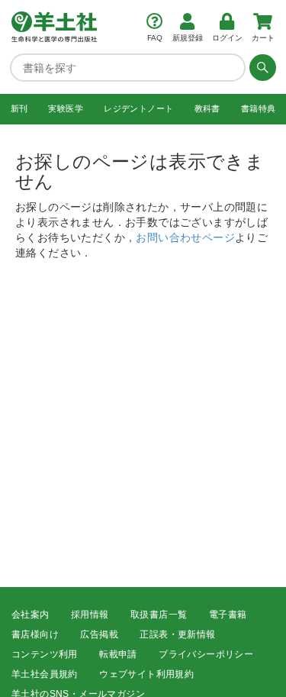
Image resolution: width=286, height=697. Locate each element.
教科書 (207, 108)
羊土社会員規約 (44, 674)
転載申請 (118, 654)
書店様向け (35, 634)
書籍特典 (258, 108)
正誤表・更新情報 (177, 634)
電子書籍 (228, 614)
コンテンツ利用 (44, 654)
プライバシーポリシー (206, 654)
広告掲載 (99, 634)
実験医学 (65, 108)
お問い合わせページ (185, 236)
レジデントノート (138, 108)
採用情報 (90, 614)
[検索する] (261, 67)
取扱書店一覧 (158, 614)
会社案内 (30, 614)
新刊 (19, 108)
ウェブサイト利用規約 (146, 674)
